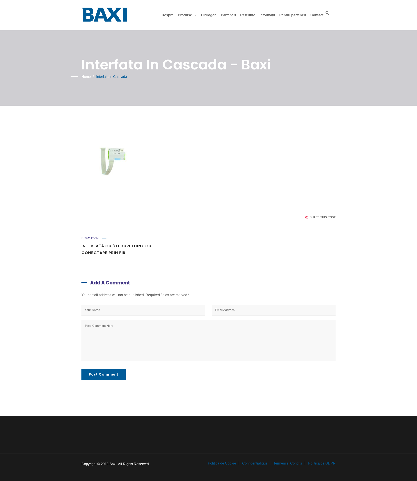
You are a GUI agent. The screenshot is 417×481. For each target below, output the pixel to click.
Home (86, 77)
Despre (168, 15)
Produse (185, 15)
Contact (316, 15)
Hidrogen (209, 15)
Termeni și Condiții (287, 463)
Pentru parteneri (292, 15)
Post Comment (103, 374)
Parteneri (228, 15)
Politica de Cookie (222, 463)
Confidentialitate (254, 463)
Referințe (247, 15)
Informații (267, 15)
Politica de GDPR (322, 463)
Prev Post (90, 238)
